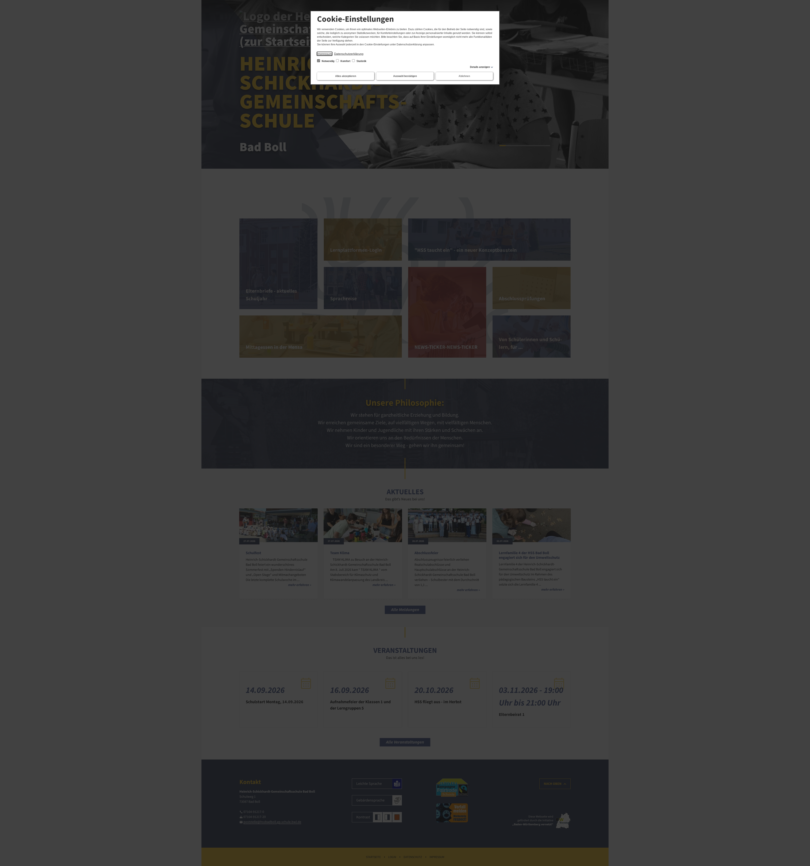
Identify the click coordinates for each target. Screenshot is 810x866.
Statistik (361, 61)
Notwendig (328, 61)
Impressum (324, 53)
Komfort (345, 61)
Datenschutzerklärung (348, 53)
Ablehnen (464, 76)
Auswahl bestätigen (405, 76)
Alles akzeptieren (345, 76)
